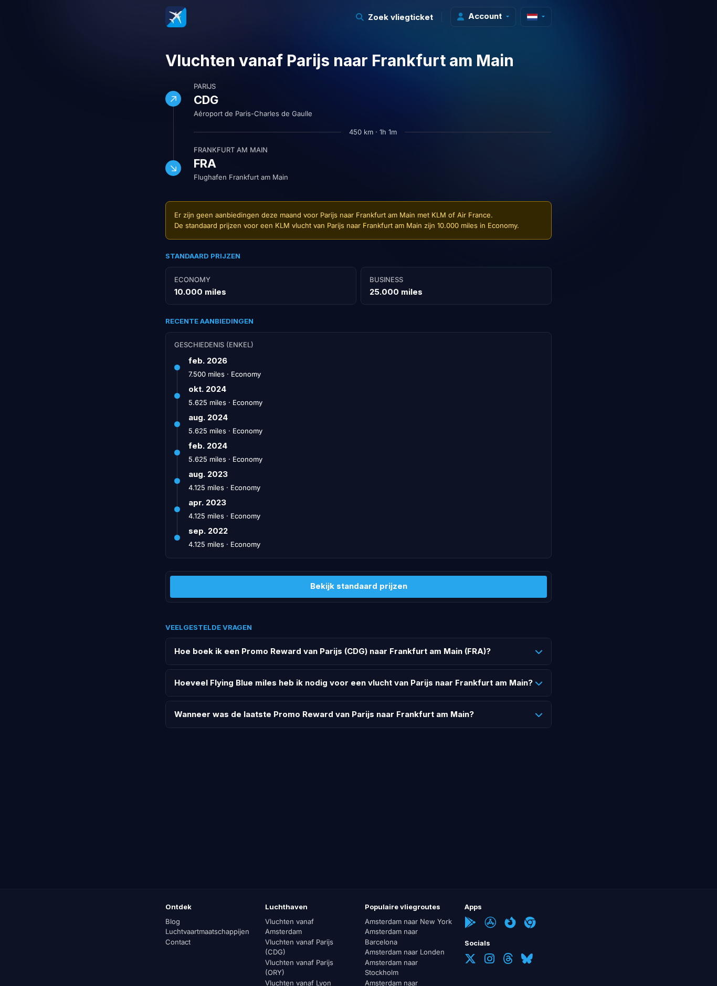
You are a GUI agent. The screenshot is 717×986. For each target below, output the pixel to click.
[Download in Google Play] (470, 923)
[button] (394, 17)
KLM (438, 215)
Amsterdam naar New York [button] (408, 921)
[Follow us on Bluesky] (527, 960)
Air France (474, 215)
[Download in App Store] (490, 923)
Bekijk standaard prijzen (358, 586)
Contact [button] (178, 942)
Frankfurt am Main (231, 150)
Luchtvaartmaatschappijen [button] (207, 931)
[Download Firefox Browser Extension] (510, 923)
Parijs (205, 86)
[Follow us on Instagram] (489, 960)
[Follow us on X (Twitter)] (470, 960)
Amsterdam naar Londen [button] (405, 952)
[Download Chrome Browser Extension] (530, 923)
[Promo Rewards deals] (175, 16)
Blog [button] (172, 921)
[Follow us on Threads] (508, 960)
